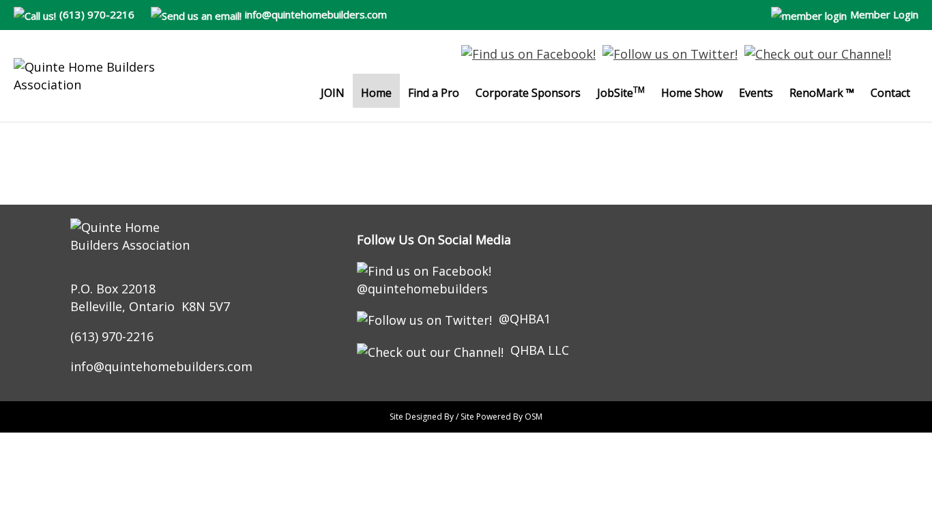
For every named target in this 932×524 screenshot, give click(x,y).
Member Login (884, 14)
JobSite (621, 92)
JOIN (333, 92)
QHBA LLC (539, 350)
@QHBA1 (525, 318)
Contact (890, 92)
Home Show (692, 92)
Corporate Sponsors (528, 92)
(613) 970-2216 (96, 14)
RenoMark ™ (821, 92)
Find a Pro (433, 92)
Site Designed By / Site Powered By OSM (466, 416)
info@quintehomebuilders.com (316, 14)
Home (376, 92)
